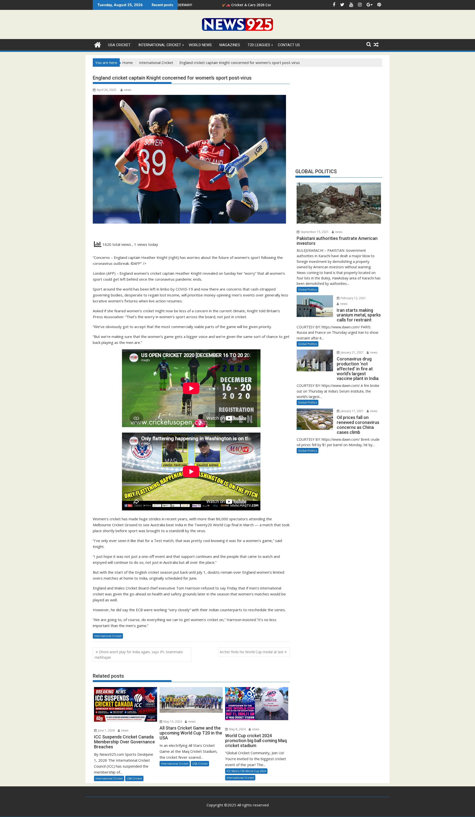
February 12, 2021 (353, 298)
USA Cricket (119, 45)
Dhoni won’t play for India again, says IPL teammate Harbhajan (139, 654)
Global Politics (307, 289)
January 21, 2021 (352, 352)
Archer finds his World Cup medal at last (252, 651)
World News (200, 45)
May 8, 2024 (237, 729)
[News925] (97, 44)
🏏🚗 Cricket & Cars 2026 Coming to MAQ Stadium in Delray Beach (228, 4)
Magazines (229, 45)
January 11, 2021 (352, 411)
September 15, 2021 (314, 232)
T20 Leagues (259, 45)
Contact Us (289, 45)
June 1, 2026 (106, 730)
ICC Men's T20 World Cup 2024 (246, 771)
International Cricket (159, 45)
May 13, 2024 (172, 721)
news (127, 90)
